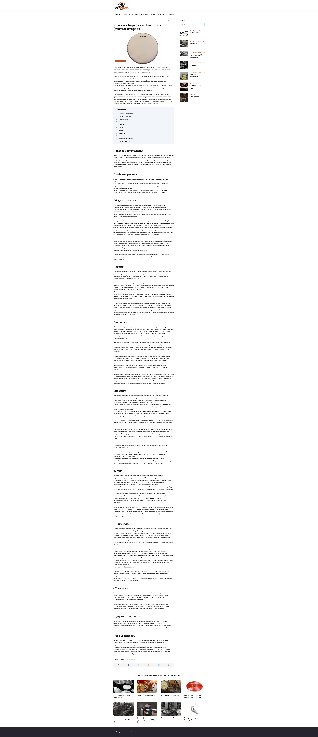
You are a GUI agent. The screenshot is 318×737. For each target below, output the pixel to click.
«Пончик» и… (123, 136)
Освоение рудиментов (194, 64)
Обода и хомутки (124, 119)
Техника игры (127, 14)
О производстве (136, 20)
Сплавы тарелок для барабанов (121, 696)
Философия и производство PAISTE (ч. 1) (146, 720)
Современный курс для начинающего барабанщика (196, 55)
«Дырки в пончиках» (126, 138)
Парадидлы (194, 43)
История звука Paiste (169, 718)
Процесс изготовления (126, 113)
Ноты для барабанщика (194, 75)
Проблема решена (125, 116)
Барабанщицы (194, 96)
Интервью (170, 14)
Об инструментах (157, 14)
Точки (121, 130)
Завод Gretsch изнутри (146, 695)
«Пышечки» (123, 133)
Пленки (121, 122)
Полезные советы (141, 14)
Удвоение (122, 127)
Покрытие (122, 125)
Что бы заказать (124, 141)
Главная (117, 14)
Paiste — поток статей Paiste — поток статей (192, 696)
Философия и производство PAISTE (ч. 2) (123, 720)
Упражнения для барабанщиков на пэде (195, 87)
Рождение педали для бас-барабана (193, 719)
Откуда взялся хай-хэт (170, 695)
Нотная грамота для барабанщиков (196, 33)
